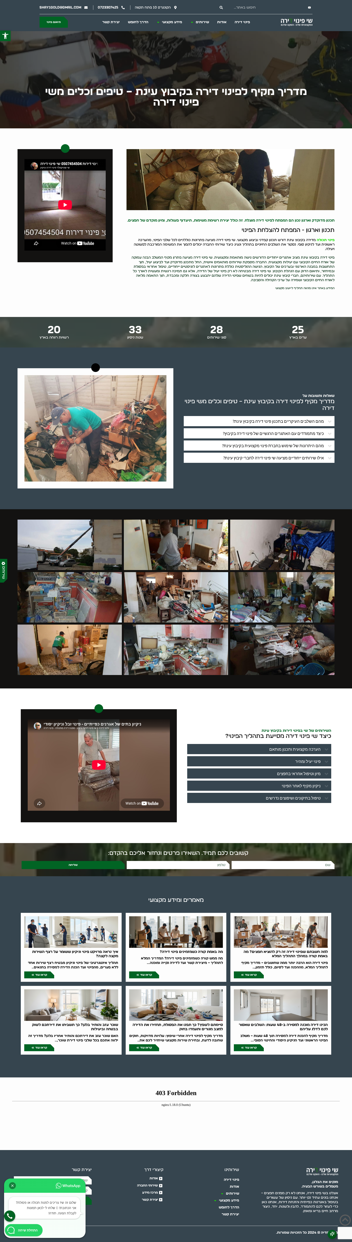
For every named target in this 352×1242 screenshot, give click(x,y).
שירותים (202, 22)
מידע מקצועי (172, 22)
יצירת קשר (111, 22)
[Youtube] (309, 7)
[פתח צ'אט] (332, 1234)
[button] (5, 36)
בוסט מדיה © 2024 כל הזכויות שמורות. (307, 1232)
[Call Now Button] (9, 1216)
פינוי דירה (242, 22)
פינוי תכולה (325, 240)
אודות (222, 22)
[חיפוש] (221, 7)
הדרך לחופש (138, 22)
